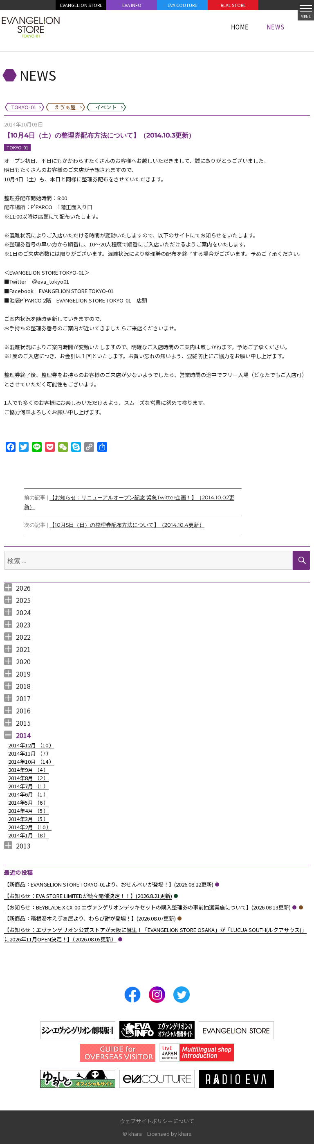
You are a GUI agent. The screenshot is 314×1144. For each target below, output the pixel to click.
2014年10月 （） (31, 761)
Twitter (181, 994)
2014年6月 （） (28, 794)
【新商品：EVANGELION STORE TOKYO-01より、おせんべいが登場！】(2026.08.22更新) (108, 884)
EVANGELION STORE (81, 5)
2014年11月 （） (30, 753)
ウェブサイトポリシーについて (157, 1121)
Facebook (132, 994)
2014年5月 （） (28, 802)
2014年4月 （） (28, 811)
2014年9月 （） (28, 770)
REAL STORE (233, 5)
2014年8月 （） (28, 778)
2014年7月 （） (28, 786)
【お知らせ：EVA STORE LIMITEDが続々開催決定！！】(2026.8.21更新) (88, 896)
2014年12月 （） (31, 745)
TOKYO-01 (17, 147)
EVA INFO (131, 5)
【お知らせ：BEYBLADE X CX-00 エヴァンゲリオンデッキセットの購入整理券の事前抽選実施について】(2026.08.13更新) (147, 907)
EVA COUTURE (182, 5)
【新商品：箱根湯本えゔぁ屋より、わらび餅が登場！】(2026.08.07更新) (90, 918)
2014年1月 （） (28, 835)
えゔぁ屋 (301, 907)
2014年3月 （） (28, 819)
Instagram (157, 994)
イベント (176, 896)
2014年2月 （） (30, 827)
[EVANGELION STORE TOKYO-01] (30, 26)
